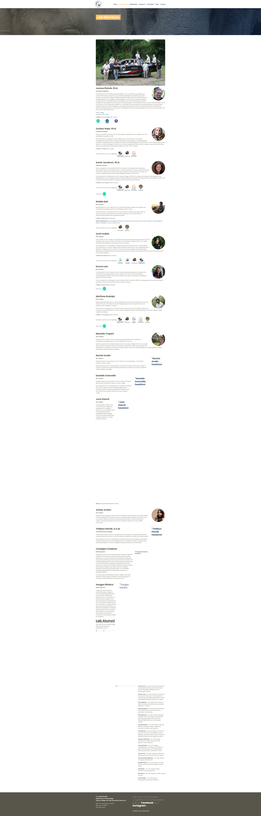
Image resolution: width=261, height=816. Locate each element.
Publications (133, 4)
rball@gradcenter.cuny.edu (107, 218)
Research (142, 4)
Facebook (147, 802)
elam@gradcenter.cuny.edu (107, 285)
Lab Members (123, 4)
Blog (157, 4)
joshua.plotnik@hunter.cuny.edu (108, 117)
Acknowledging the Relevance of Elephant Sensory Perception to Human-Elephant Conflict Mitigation (135, 221)
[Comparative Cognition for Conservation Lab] (98, 4)
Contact (163, 4)
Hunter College (100, 112)
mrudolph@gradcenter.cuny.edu (109, 315)
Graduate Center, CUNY (102, 114)
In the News (150, 4)
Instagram (139, 805)
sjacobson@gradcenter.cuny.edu (109, 182)
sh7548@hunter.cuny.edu (107, 149)
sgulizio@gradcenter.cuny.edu (108, 255)
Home (115, 4)
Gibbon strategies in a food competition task (108, 223)
